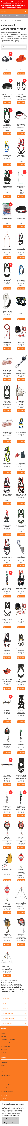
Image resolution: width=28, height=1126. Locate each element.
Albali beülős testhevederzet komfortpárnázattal (21, 712)
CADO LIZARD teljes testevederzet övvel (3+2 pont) (7, 557)
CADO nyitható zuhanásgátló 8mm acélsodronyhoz (21, 557)
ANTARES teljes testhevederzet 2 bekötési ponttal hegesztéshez (7, 619)
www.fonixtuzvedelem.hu (7, 1091)
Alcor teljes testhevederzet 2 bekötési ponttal (21, 681)
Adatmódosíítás (4, 1068)
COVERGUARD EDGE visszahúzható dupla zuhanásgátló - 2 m (7, 808)
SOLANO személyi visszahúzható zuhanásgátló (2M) (21, 744)
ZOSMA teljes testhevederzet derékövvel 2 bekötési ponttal (7, 403)
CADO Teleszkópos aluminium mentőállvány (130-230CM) (21, 903)
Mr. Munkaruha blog (5, 1046)
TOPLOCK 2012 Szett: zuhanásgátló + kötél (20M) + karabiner (7, 434)
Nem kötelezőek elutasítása (10, 1119)
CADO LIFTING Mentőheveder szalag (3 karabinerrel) (7, 249)
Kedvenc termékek (5, 1075)
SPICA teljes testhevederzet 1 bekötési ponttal (21, 96)
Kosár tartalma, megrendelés (8, 1039)
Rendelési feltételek (5, 1043)
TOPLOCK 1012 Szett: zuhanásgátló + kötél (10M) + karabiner (7, 372)
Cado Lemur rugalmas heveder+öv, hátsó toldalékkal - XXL (7, 496)
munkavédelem (4, 1088)
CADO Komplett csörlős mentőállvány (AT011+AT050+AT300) (7, 968)
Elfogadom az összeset (10, 1123)
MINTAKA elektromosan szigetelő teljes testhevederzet (7, 650)
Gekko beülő (21, 310)
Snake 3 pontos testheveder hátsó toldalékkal (21, 157)
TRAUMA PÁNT (7, 68)
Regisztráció (4, 1036)
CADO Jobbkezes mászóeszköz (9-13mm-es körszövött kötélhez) (7, 311)
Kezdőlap (3, 1033)
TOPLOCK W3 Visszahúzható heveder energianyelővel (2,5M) (21, 372)
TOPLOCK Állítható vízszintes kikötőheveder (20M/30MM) (21, 465)
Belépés (3, 1065)
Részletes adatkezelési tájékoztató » (10, 1115)
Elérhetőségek (4, 1049)
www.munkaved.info (6, 1084)
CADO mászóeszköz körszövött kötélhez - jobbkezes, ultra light (21, 280)
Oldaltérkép (3, 1052)
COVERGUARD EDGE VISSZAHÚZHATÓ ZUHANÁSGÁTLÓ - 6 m (21, 808)
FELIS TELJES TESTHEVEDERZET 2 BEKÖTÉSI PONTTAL (7, 126)
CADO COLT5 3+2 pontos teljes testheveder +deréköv (21, 249)
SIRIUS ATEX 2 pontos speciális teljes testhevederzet (21, 527)
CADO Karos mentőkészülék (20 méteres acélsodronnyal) (7, 936)
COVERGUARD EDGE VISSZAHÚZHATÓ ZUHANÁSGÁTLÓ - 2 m (7, 588)
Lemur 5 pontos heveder (21, 432)
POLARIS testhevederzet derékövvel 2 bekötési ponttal (7, 188)
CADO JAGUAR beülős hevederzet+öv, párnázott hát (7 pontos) (21, 588)
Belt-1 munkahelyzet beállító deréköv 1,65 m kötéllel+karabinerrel (21, 126)
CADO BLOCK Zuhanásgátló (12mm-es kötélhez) (21, 403)
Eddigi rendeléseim (5, 1072)
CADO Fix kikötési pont (21, 68)
